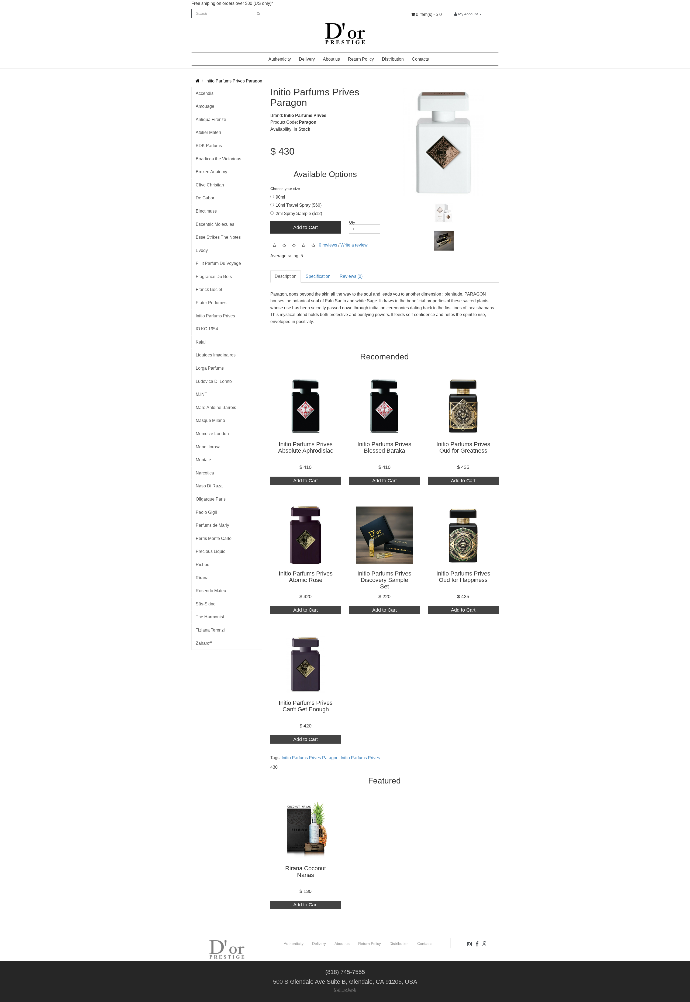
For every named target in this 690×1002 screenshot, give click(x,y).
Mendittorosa (208, 447)
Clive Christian (210, 185)
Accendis (204, 93)
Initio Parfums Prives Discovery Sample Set (384, 580)
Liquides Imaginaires (216, 355)
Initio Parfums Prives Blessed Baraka (384, 447)
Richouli (204, 564)
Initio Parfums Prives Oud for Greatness (463, 447)
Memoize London (212, 433)
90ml (280, 197)
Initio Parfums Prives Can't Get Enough (306, 706)
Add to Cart (305, 227)
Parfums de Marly (212, 525)
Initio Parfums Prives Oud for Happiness (463, 576)
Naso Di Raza (209, 486)
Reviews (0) (351, 276)
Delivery (307, 59)
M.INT (201, 394)
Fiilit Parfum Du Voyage (218, 263)
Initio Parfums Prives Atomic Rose (306, 576)
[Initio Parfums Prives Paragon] (443, 142)
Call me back (345, 989)
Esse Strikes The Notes (218, 237)
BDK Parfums (209, 145)
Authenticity (279, 59)
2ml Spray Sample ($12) (299, 213)
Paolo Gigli (206, 512)
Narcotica (205, 473)
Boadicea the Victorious (218, 159)
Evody (202, 250)
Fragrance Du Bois (214, 276)
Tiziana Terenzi (210, 630)
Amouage (205, 106)
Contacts (420, 59)
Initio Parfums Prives (215, 316)
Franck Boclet (209, 289)
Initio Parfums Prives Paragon (233, 81)
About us (331, 59)
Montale (203, 459)
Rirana (202, 577)
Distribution (393, 59)
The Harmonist (210, 617)
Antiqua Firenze (211, 119)
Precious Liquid (211, 551)
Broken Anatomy (211, 171)
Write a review (354, 245)
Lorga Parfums (210, 368)
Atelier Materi (208, 132)
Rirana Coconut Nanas (305, 871)
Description (285, 276)
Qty (352, 222)
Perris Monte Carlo (214, 538)
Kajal (201, 342)
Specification (318, 276)
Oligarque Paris (211, 499)
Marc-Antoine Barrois (216, 407)
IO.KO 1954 (207, 329)
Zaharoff (204, 643)
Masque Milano (210, 420)
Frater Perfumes (211, 302)
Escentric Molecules (215, 224)
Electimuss (206, 211)
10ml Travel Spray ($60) (299, 205)
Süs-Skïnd (206, 604)
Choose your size (285, 188)
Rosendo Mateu (211, 590)
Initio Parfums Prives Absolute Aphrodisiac (305, 447)
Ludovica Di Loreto (214, 381)
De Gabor (205, 198)
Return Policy (361, 59)
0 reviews (328, 245)
